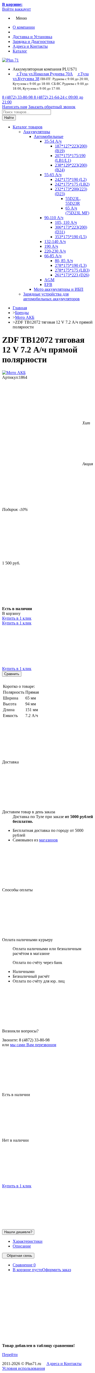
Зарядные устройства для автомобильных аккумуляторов (51, 296)
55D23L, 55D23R (73, 201)
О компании (24, 27)
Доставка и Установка (32, 36)
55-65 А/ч (52, 174)
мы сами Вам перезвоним (33, 1044)
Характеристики (27, 1241)
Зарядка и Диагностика (34, 41)
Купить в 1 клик (16, 618)
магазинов (48, 840)
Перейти (10, 1354)
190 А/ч (51, 246)
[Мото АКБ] (14, 372)
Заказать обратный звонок (51, 107)
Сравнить (11, 674)
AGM (49, 279)
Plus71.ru (33, 1363)
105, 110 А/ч (66, 222)
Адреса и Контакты (30, 46)
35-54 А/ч (52, 141)
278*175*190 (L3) (71, 265)
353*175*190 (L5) (71, 236)
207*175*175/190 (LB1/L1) (70, 158)
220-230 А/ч (55, 251)
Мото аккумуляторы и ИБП (58, 289)
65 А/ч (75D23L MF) (77, 210)
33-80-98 (18, 97)
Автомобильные (48, 136)
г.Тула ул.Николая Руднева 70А (44, 74)
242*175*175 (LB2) (72, 184)
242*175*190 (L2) (71, 179)
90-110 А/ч (53, 217)
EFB (48, 284)
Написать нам (14, 107)
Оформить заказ (56, 1269)
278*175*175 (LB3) (72, 270)
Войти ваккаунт (16, 9)
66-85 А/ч (52, 256)
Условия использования (23, 1368)
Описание (22, 1246)
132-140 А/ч (55, 241)
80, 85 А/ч (64, 260)
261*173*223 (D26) (72, 275)
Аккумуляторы (36, 131)
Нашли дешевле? (18, 1232)
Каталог (20, 51)
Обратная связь (19, 1256)
